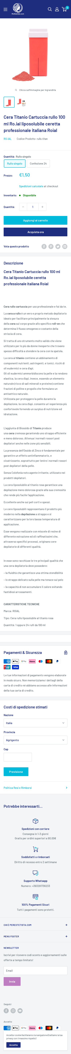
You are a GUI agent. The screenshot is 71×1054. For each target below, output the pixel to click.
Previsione (16, 771)
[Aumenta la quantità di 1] (42, 207)
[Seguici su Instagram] (13, 1010)
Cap (6, 749)
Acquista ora (35, 232)
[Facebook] (44, 246)
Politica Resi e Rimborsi (18, 787)
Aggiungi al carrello (35, 220)
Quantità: (9, 207)
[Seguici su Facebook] (6, 1010)
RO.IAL (7, 138)
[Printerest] (51, 246)
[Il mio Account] (57, 9)
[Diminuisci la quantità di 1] (23, 207)
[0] (64, 9)
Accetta (13, 1044)
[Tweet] (57, 246)
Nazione (8, 715)
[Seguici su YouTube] (20, 1010)
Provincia (9, 732)
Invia (12, 981)
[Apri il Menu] (5, 9)
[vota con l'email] (64, 246)
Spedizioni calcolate (31, 186)
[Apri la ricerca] (50, 9)
